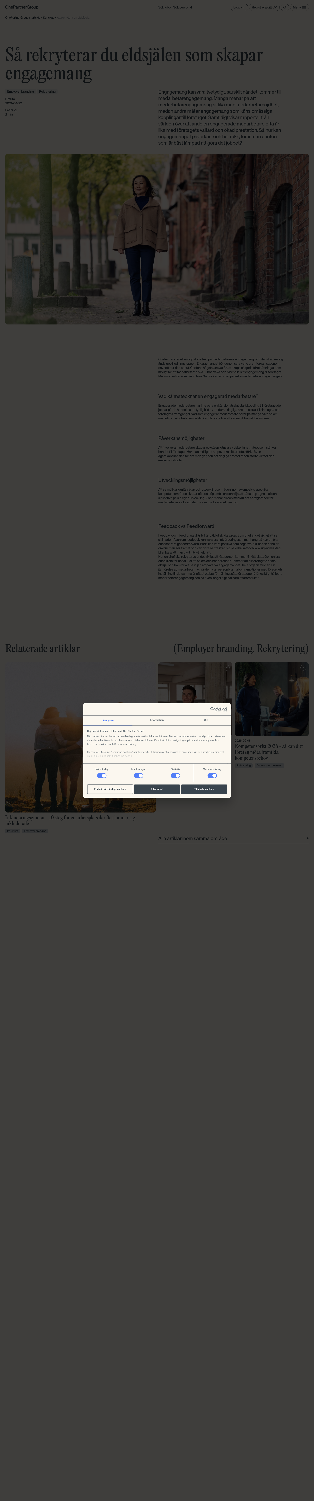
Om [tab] (206, 720)
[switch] (138, 775)
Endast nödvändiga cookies (110, 789)
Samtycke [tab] (108, 720)
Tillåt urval (157, 789)
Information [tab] (157, 720)
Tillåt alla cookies (204, 789)
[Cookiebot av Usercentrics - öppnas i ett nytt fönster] (212, 709)
